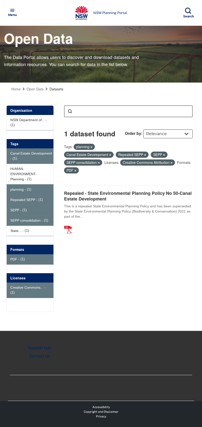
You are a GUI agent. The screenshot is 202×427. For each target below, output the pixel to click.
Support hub (39, 347)
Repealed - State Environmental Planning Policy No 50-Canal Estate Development (128, 196)
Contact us (39, 356)
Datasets (56, 88)
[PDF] (69, 224)
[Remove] (91, 147)
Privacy (101, 416)
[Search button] (70, 111)
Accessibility (101, 407)
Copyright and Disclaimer (101, 411)
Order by (133, 133)
